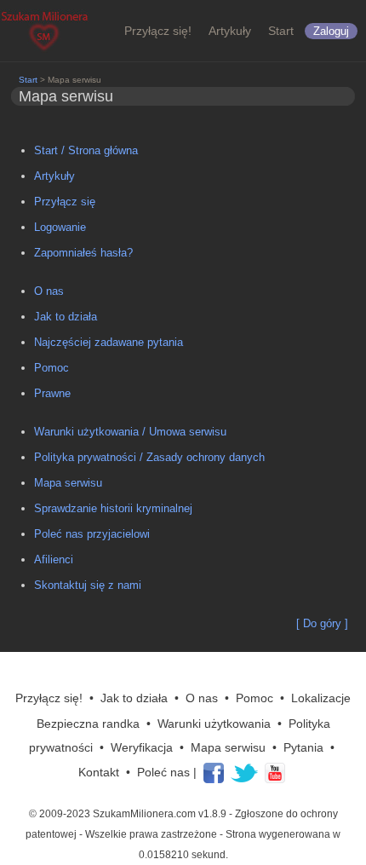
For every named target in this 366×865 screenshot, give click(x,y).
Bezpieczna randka (88, 723)
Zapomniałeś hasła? (83, 252)
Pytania (303, 747)
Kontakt (98, 772)
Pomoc (51, 367)
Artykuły (230, 30)
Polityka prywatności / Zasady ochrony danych (149, 457)
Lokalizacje (321, 698)
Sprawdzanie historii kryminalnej (113, 508)
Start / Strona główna (86, 150)
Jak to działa (65, 316)
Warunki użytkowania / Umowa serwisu (130, 431)
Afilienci (53, 559)
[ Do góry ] (322, 623)
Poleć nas (163, 772)
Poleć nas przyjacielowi (92, 534)
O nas (49, 291)
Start (281, 30)
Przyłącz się (64, 201)
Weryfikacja (142, 747)
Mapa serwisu (68, 482)
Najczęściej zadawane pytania (108, 342)
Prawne (52, 393)
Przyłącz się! (158, 30)
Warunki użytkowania (214, 723)
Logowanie (60, 227)
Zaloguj (331, 31)
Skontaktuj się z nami (87, 585)
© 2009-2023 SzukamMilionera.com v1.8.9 (127, 814)
